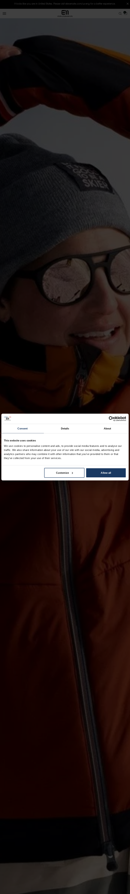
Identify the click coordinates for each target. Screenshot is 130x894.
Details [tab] (65, 428)
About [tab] (107, 428)
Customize (62, 472)
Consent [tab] (22, 428)
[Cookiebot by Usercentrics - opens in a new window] (111, 418)
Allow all (106, 472)
